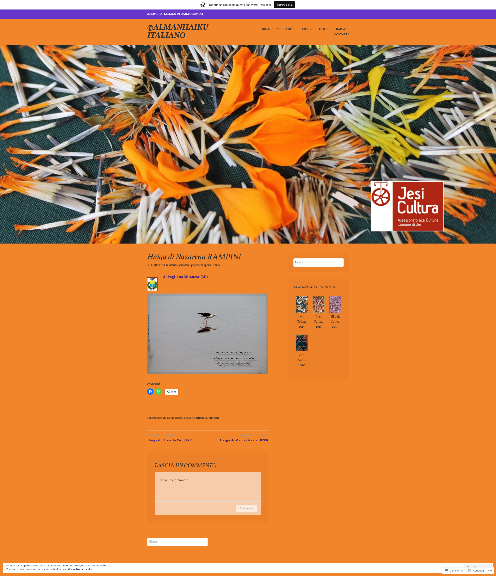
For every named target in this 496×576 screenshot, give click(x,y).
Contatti (341, 34)
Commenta (246, 508)
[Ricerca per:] (318, 262)
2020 (305, 29)
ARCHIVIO (283, 29)
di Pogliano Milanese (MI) (185, 277)
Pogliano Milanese (195, 418)
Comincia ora (284, 4)
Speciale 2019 (212, 265)
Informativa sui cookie (80, 569)
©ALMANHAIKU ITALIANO (177, 32)
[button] (301, 313)
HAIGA (340, 29)
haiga (178, 418)
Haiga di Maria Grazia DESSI (244, 438)
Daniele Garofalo (179, 265)
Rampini (213, 418)
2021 (322, 29)
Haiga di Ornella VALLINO (169, 438)
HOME (265, 29)
